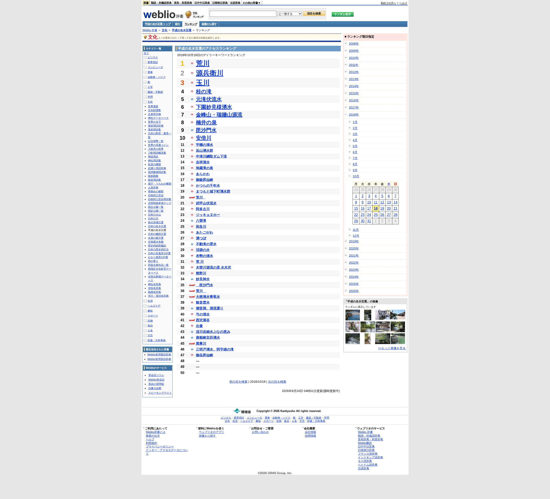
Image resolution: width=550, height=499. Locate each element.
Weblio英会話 (156, 379)
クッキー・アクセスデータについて (167, 451)
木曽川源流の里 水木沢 (213, 267)
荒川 (203, 63)
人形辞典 (153, 187)
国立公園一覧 (155, 206)
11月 (356, 229)
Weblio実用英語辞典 (159, 359)
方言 (150, 335)
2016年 (354, 100)
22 (356, 215)
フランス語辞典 (367, 453)
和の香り (153, 261)
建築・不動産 (155, 91)
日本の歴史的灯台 (158, 249)
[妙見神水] (368, 343)
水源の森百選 (155, 237)
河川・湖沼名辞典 (158, 295)
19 (382, 208)
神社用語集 (154, 160)
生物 (150, 320)
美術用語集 (154, 129)
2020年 (354, 248)
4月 (355, 140)
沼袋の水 (203, 250)
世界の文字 (154, 121)
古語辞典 (235, 3)
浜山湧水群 (204, 150)
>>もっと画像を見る (392, 348)
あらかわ (203, 174)
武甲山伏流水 (206, 203)
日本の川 (153, 218)
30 (363, 221)
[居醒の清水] (382, 343)
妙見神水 (203, 279)
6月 (355, 152)
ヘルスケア (154, 305)
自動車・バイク (157, 77)
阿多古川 (203, 209)
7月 (355, 158)
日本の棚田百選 (157, 234)
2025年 (354, 284)
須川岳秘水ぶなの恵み (213, 332)
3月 (355, 134)
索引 (177, 24)
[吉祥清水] (352, 331)
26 (382, 215)
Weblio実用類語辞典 (159, 354)
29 (356, 221)
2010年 (354, 58)
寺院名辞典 (154, 288)
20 (389, 208)
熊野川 (201, 273)
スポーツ (153, 315)
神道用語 (153, 156)
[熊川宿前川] (397, 318)
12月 (356, 235)
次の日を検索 (277, 381)
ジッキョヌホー (208, 215)
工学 (150, 87)
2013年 (354, 79)
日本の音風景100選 (159, 253)
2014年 (354, 86)
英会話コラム (156, 375)
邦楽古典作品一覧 (158, 264)
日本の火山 (154, 214)
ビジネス (153, 57)
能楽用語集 (154, 179)
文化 (164, 30)
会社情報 (310, 432)
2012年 (354, 72)
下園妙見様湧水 (214, 107)
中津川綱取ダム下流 (211, 156)
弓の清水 (203, 314)
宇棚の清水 (204, 145)
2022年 (354, 262)
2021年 (354, 255)
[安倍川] (367, 319)
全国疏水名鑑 (155, 241)
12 (382, 202)
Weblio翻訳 (365, 443)
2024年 (354, 277)
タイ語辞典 (365, 461)
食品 (150, 325)
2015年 (354, 93)
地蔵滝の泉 (204, 168)
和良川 (201, 226)
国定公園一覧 (155, 210)
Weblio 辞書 (149, 30)
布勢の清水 (204, 256)
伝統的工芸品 (155, 195)
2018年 (354, 114)
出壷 (199, 326)
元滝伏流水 (209, 99)
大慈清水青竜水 (208, 296)
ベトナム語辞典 (367, 464)
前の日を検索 (238, 381)
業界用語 (153, 62)
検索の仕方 (153, 435)
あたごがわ (204, 232)
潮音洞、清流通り (209, 308)
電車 (150, 72)
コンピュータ (155, 67)
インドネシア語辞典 (370, 457)
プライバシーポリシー (160, 446)
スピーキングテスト (160, 392)
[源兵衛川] (398, 331)
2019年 (354, 241)
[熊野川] (352, 319)
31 (369, 221)
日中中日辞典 (202, 3)
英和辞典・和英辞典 (370, 439)
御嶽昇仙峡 (204, 180)
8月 (355, 164)
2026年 (354, 291)
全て (146, 53)
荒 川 (200, 261)
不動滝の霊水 (206, 244)
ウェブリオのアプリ (211, 432)
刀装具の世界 (155, 148)
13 (389, 202)
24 (369, 215)
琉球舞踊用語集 (157, 172)
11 (375, 202)
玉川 (203, 83)
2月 (355, 128)
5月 (355, 146)
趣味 (150, 310)
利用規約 (151, 443)
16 (363, 208)
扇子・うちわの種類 (159, 183)
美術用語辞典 (155, 125)
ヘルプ (403, 3)
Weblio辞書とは (155, 432)
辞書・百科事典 (157, 340)
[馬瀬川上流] (352, 343)
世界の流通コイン (158, 145)
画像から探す (209, 24)
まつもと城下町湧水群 (213, 191)
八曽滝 (201, 220)
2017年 (354, 107)
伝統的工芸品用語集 (159, 199)
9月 (355, 170)
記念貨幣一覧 (155, 141)
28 (395, 215)
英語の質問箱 (156, 384)
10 (369, 202)
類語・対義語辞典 (161, 3)
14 (395, 202)
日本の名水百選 (157, 226)
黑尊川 (201, 343)
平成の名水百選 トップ (158, 24)
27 (389, 215)
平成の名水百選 (181, 30)
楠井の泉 (206, 122)
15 (356, 208)
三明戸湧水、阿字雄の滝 (215, 349)
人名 (150, 330)
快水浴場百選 (155, 222)
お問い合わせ (260, 432)
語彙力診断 (154, 388)
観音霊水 (203, 302)
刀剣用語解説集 (157, 152)
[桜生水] (382, 318)
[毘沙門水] (383, 331)
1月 (355, 122)
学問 (150, 96)
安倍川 (203, 138)
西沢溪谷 (203, 320)
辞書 (146, 3)
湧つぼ (201, 238)
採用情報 (310, 435)
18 (376, 208)
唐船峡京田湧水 (208, 337)
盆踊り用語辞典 (157, 168)
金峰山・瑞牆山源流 (219, 115)
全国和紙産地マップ (159, 203)
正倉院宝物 (154, 114)
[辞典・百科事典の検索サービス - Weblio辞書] (163, 17)
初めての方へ (388, 3)
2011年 (353, 65)
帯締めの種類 (155, 191)
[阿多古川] (398, 343)
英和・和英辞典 (183, 3)
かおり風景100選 (158, 257)
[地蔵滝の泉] (368, 331)
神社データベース (158, 117)
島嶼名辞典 (154, 292)
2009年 (354, 50)
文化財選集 (154, 110)
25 (376, 215)
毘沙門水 (206, 130)
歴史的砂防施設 (157, 245)
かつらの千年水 (208, 185)
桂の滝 (204, 91)
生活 (150, 300)
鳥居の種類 (154, 164)
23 (363, 215)
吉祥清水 (203, 162)
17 (369, 208)
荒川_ (200, 197)
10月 (356, 176)
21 (395, 208)
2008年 (354, 43)
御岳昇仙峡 (204, 355)
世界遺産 (153, 106)
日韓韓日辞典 (220, 3)
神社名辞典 (154, 284)
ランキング (191, 24)
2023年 (354, 269)
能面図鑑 (153, 176)
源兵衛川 (209, 73)
